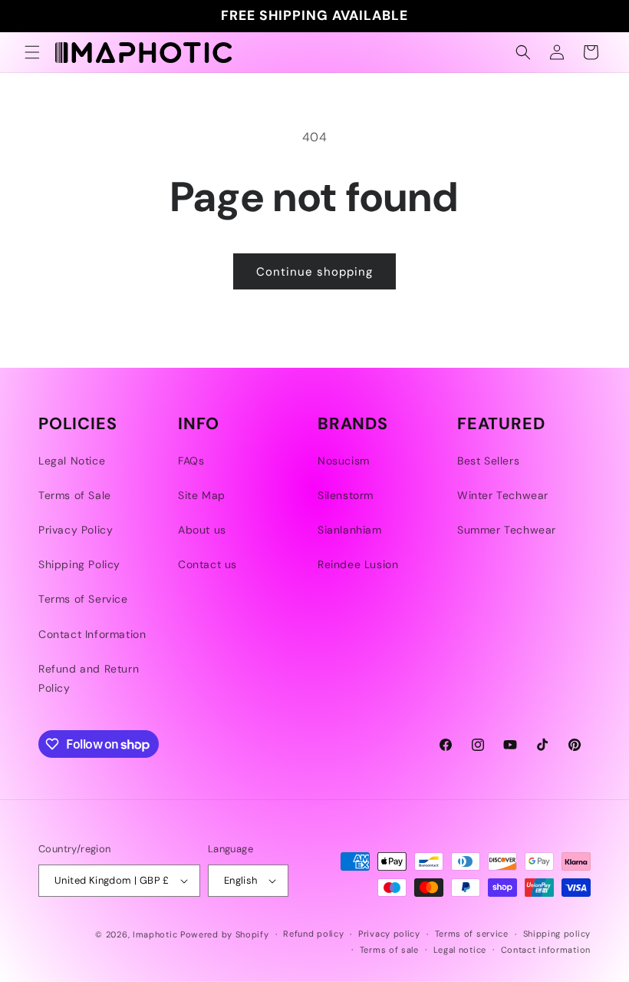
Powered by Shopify (224, 934)
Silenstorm (346, 495)
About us (202, 530)
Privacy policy (389, 933)
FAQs (191, 461)
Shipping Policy (79, 564)
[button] (32, 52)
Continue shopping (314, 271)
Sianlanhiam (350, 530)
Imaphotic (155, 934)
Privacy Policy (75, 530)
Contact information (546, 949)
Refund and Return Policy (88, 678)
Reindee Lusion (358, 564)
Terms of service (472, 933)
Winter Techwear (502, 495)
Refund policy (313, 933)
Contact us (207, 564)
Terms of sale (389, 949)
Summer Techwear (506, 530)
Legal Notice (71, 461)
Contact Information (92, 634)
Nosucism (344, 461)
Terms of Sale (74, 495)
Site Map (202, 495)
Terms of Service (83, 599)
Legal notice (459, 949)
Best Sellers (488, 461)
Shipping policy (557, 933)
